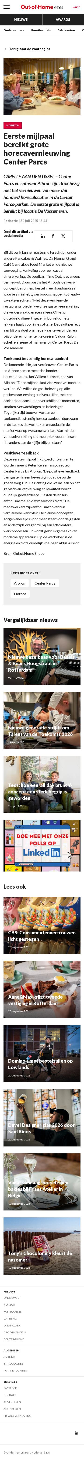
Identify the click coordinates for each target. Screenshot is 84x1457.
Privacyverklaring (17, 1415)
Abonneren (12, 1409)
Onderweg (12, 1297)
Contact (10, 1395)
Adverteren (12, 1402)
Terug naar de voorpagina (29, 49)
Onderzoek (12, 1325)
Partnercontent (16, 1370)
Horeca (12, 125)
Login (76, 7)
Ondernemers (14, 30)
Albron (19, 583)
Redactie (11, 221)
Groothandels (41, 30)
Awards (63, 19)
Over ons (10, 1388)
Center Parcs (45, 583)
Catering (10, 1318)
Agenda (9, 1356)
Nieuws (21, 19)
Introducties (13, 1363)
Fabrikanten (66, 30)
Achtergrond (14, 1339)
